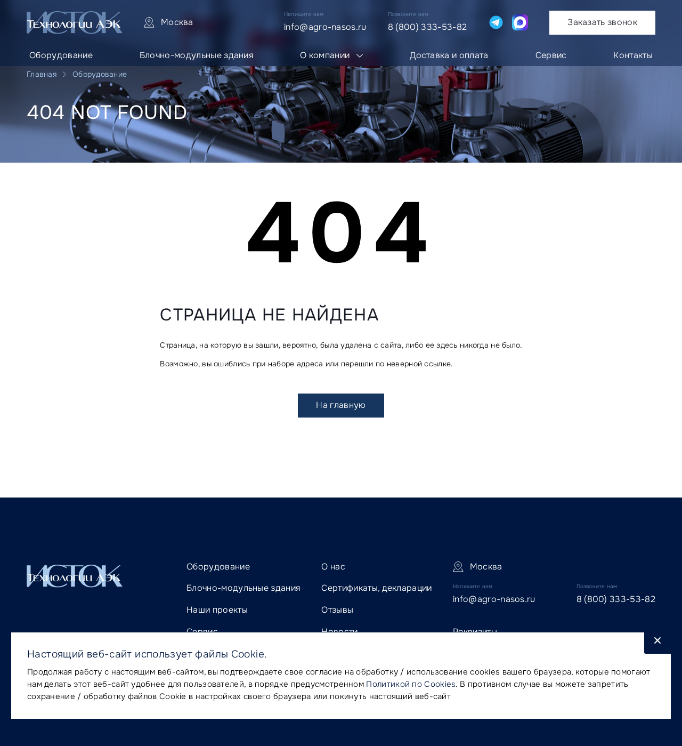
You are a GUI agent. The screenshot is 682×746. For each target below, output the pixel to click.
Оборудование (61, 55)
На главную (341, 405)
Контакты (633, 55)
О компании (325, 55)
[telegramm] (496, 22)
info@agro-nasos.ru (325, 27)
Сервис (551, 55)
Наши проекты (217, 609)
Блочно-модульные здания (196, 55)
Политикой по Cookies (411, 684)
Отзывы (337, 609)
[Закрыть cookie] (657, 643)
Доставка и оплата (449, 55)
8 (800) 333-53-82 (427, 27)
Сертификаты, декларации (376, 587)
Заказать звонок (602, 22)
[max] (520, 22)
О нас (333, 566)
